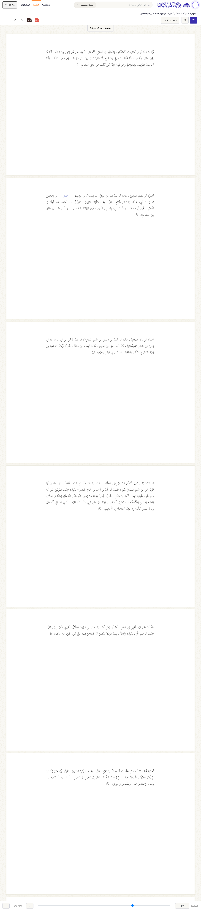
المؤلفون (25, 5)
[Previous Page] (29, 906)
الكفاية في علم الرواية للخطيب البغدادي (160, 13)
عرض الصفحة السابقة (100, 28)
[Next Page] (6, 906)
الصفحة (194, 906)
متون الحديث (189, 13)
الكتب (36, 5)
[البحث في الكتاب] (185, 20)
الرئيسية (46, 5)
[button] (37, 20)
